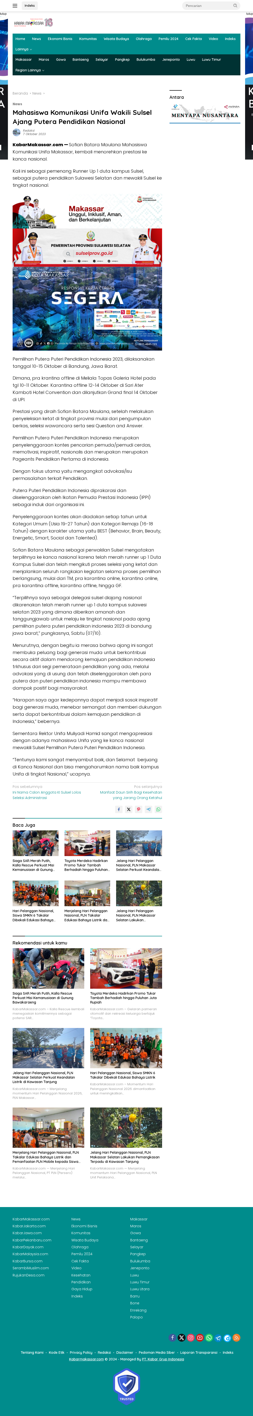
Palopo (136, 1317)
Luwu (191, 59)
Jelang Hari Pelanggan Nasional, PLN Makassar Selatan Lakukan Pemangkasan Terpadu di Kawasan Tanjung (137, 915)
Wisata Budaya (116, 39)
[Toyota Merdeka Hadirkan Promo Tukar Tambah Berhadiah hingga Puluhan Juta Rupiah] (87, 843)
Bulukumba (146, 59)
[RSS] (236, 1338)
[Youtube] (200, 1338)
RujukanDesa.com (28, 1275)
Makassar (24, 59)
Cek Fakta (193, 39)
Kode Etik (56, 1352)
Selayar (102, 59)
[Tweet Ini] (128, 809)
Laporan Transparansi (198, 1352)
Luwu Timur (211, 59)
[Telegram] (218, 1338)
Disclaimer (124, 1352)
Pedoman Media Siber (157, 1352)
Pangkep (122, 59)
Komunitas (88, 39)
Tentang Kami (32, 1352)
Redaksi (29, 130)
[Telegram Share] (148, 809)
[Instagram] (191, 1338)
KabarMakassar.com (31, 1219)
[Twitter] (182, 1338)
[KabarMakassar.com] (34, 22)
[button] (235, 5)
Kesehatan (80, 1275)
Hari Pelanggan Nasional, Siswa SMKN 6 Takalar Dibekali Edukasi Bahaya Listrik (33, 915)
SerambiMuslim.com (31, 1268)
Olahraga (144, 39)
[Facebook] (172, 1338)
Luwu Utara (139, 1289)
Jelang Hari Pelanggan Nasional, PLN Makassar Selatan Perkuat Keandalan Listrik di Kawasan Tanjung (138, 865)
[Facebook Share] (119, 809)
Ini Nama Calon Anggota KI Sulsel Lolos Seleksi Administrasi (47, 792)
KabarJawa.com (27, 1233)
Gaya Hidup (81, 1289)
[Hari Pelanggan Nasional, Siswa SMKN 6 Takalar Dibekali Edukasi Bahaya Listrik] (36, 893)
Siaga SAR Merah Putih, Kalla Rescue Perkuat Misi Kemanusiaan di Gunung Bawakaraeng (33, 865)
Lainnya (22, 49)
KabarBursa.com (27, 1261)
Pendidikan (81, 1282)
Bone (134, 1303)
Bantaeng (81, 59)
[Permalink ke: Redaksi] (17, 132)
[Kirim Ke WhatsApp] (158, 809)
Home (20, 39)
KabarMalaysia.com (30, 1254)
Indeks (30, 5)
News (36, 39)
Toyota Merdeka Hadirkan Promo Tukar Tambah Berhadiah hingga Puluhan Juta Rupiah (86, 865)
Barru (135, 1296)
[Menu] (16, 5)
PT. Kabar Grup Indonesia (163, 1359)
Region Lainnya (28, 70)
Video (213, 39)
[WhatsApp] (209, 1338)
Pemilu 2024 (168, 39)
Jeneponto (171, 59)
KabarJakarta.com (29, 1226)
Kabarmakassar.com (86, 1359)
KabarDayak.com (28, 1247)
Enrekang (138, 1310)
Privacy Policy (81, 1352)
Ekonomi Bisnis (60, 39)
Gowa (61, 59)
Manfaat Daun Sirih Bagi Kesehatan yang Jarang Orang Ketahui (131, 792)
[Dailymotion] (227, 1338)
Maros (44, 59)
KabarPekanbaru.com (32, 1240)
